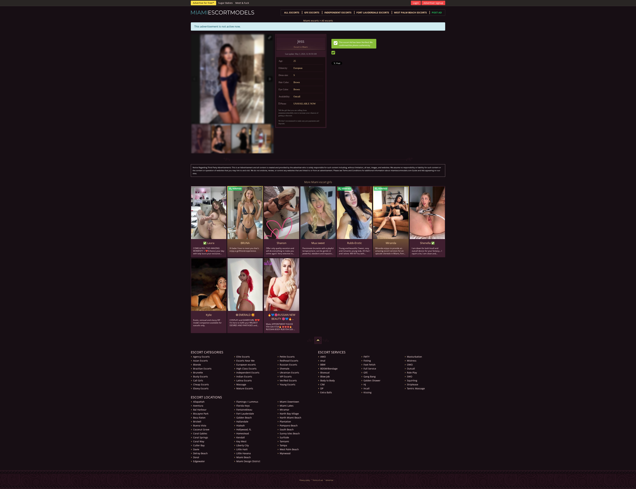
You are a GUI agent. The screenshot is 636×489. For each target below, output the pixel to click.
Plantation (285, 421)
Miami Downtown (289, 401)
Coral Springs (200, 437)
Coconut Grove (201, 429)
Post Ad (437, 12)
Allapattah (199, 401)
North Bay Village (289, 413)
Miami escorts (311, 20)
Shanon (281, 243)
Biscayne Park (200, 413)
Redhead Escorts (289, 360)
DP (321, 388)
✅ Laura (208, 243)
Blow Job (325, 376)
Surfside (284, 437)
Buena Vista (199, 425)
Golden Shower (372, 380)
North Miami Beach (290, 417)
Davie (196, 449)
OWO (410, 364)
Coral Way (198, 441)
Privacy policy (304, 480)
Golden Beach (244, 417)
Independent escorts (337, 12)
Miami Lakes (286, 405)
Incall (367, 388)
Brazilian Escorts (202, 368)
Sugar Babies (225, 2)
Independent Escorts (247, 372)
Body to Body (327, 380)
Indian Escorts (244, 376)
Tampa (283, 445)
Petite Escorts (287, 356)
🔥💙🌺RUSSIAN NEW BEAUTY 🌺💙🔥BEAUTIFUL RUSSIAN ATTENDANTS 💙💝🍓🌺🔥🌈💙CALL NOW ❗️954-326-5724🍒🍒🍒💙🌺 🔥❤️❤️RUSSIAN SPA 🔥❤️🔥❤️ (281, 317)
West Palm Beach (289, 449)
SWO (409, 376)
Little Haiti (242, 449)
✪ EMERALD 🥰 (245, 315)
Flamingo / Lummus (247, 401)
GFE (366, 372)
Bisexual (325, 372)
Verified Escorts (288, 380)
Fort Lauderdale (245, 413)
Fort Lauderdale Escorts (372, 12)
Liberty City (242, 445)
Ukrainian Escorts (289, 372)
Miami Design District (248, 461)
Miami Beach (243, 457)
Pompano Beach (289, 425)
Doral (196, 457)
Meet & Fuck (242, 2)
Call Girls (198, 380)
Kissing (367, 392)
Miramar (284, 409)
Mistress (411, 360)
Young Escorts (287, 384)
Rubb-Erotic (354, 243)
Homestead (242, 433)
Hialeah (240, 425)
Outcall (411, 368)
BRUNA (245, 243)
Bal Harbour (200, 409)
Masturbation (414, 356)
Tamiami (284, 441)
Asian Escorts (200, 360)
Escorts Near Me (245, 360)
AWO (323, 356)
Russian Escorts (288, 364)
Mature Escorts (244, 388)
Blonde (197, 364)
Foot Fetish (369, 364)
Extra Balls (326, 392)
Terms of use (318, 480)
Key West (241, 441)
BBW (322, 364)
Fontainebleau (244, 409)
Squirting (412, 380)
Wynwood (285, 453)
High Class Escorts (246, 368)
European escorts (246, 364)
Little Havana (243, 453)
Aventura (198, 405)
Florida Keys (243, 405)
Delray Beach (200, 453)
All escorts (291, 12)
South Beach (287, 429)
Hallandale (242, 421)
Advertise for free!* (203, 2)
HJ (365, 384)
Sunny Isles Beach (290, 433)
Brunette (198, 372)
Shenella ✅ (427, 243)
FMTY (367, 356)
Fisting (367, 360)
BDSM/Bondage (329, 368)
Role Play (412, 372)
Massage (241, 384)
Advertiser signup (433, 2)
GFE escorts (311, 12)
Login (416, 2)
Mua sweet (318, 243)
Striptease (412, 384)
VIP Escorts (286, 376)
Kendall (240, 437)
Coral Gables (200, 433)
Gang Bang (370, 376)
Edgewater (199, 461)
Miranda (391, 243)
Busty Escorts (200, 376)
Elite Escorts (243, 356)
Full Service (370, 368)
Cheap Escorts (201, 384)
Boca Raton (199, 417)
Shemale (284, 368)
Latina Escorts (244, 380)
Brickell (197, 421)
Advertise (329, 480)
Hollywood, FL (243, 429)
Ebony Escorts (201, 388)
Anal (322, 360)
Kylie (209, 315)
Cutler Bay (199, 445)
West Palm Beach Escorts (410, 12)
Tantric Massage (416, 388)
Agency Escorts (201, 356)
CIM (322, 384)
